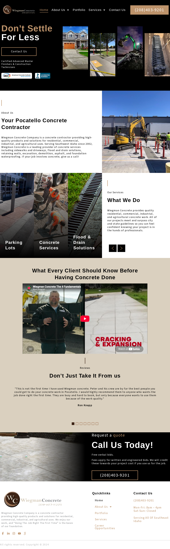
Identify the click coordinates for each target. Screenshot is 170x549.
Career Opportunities (105, 527)
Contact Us (117, 10)
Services (95, 10)
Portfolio (79, 10)
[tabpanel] (85, 398)
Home (44, 10)
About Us (58, 10)
